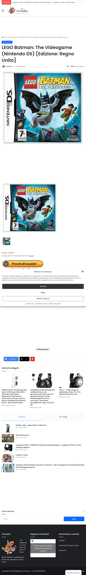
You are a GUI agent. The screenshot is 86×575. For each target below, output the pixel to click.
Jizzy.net (27, 571)
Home (5, 37)
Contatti (62, 540)
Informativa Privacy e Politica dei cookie (48, 303)
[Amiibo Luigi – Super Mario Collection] (8, 428)
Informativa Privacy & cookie (68, 545)
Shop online (13, 37)
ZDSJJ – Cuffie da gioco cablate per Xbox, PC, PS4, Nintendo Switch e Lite (70, 392)
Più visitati (63, 417)
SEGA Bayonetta (22, 435)
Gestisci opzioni (43, 298)
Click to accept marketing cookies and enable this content (42, 548)
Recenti (22, 417)
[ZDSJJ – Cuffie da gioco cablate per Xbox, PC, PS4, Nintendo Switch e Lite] (71, 381)
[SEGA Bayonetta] (8, 438)
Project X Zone (17, 2)
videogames (43, 349)
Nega (43, 292)
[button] (83, 271)
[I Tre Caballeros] (18, 10)
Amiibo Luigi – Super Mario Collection (31, 425)
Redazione (9, 66)
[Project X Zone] (8, 458)
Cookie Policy (30, 303)
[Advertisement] (43, 28)
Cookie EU (62, 550)
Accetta (43, 286)
